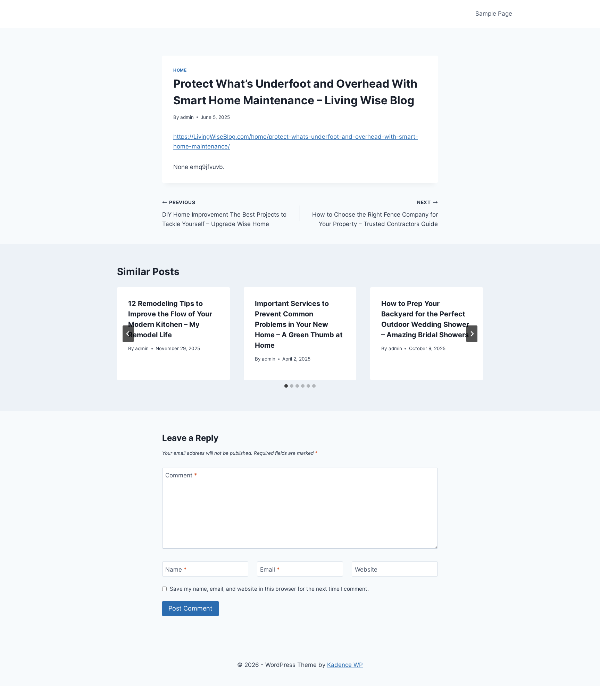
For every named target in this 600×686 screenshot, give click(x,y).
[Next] (471, 333)
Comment (181, 475)
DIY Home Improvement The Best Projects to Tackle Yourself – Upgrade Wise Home (224, 213)
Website (366, 569)
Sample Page (493, 13)
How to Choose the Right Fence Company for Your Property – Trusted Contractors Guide (375, 213)
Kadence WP (345, 664)
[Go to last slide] (128, 333)
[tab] (286, 386)
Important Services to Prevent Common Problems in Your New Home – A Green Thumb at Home (299, 324)
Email (270, 569)
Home (179, 70)
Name (176, 569)
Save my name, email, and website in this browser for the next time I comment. (269, 589)
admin (187, 117)
